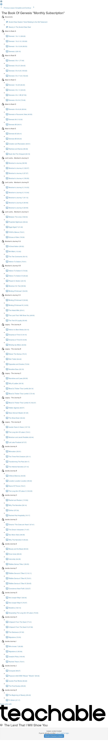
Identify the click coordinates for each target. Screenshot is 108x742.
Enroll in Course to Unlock (54, 736)
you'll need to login (62, 733)
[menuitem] (1, 5)
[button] (1, 2)
